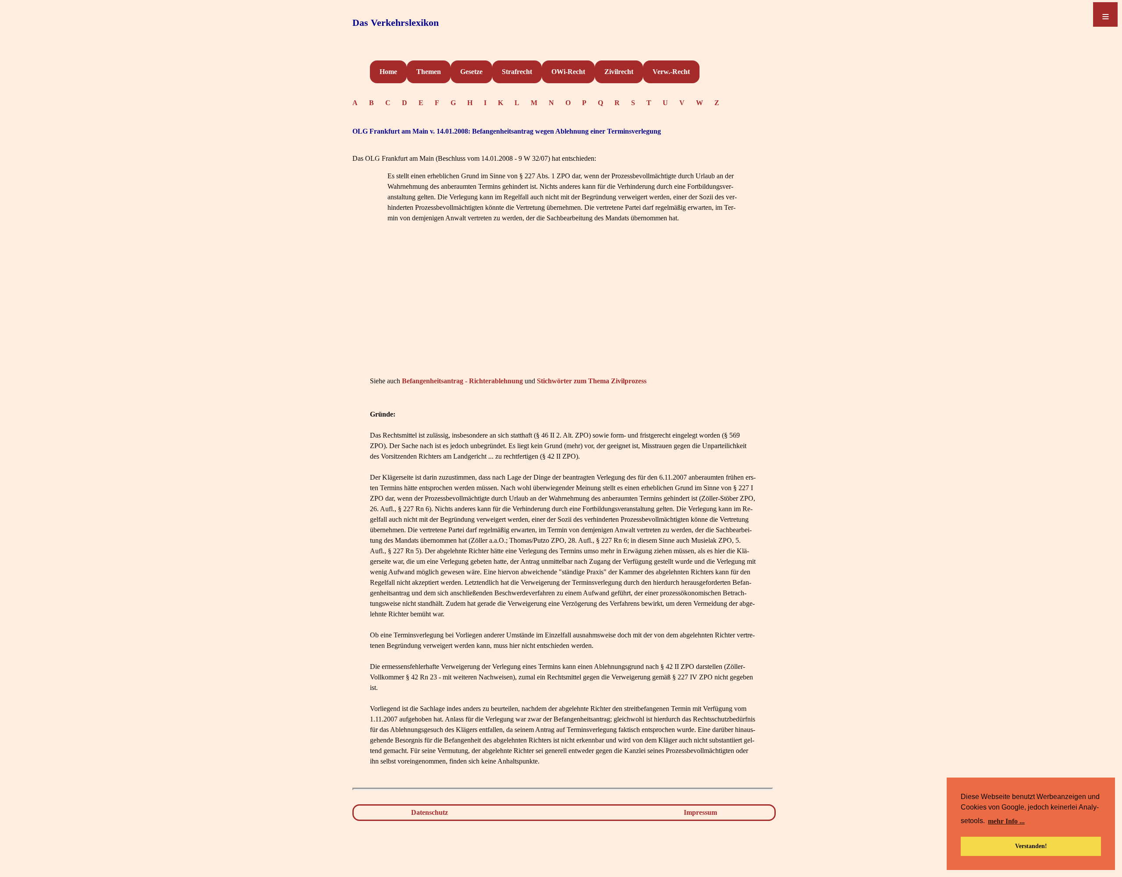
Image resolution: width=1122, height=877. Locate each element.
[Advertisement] (563, 312)
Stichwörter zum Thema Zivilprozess (591, 381)
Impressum (700, 812)
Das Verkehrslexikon (395, 22)
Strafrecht (517, 71)
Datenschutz (429, 812)
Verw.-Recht (671, 71)
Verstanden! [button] (1031, 845)
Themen (428, 71)
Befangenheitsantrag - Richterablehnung (462, 381)
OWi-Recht (568, 71)
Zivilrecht (618, 71)
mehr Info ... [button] (1006, 821)
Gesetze (471, 71)
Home (388, 71)
